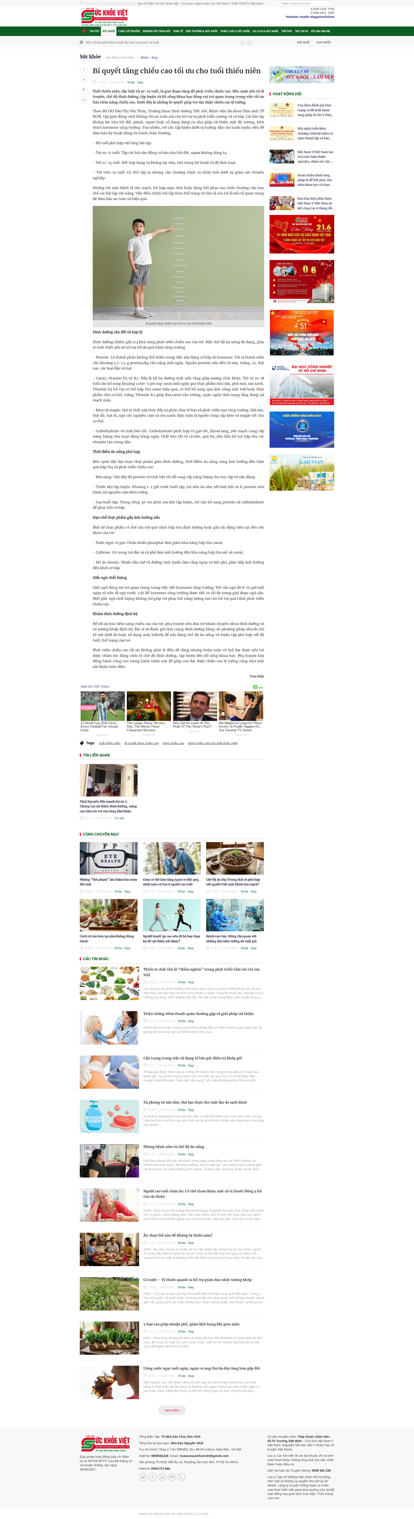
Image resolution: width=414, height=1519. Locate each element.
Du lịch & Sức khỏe (265, 31)
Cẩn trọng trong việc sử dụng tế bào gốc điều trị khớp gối (192, 1058)
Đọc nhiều (324, 42)
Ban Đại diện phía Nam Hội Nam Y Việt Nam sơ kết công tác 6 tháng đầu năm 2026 (316, 204)
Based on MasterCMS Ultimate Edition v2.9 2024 (174, 1514)
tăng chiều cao (173, 743)
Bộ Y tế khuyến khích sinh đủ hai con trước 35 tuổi (122, 42)
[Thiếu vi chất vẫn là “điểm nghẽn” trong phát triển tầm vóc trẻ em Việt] (109, 983)
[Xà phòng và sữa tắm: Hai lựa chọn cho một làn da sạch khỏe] (109, 1116)
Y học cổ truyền (129, 31)
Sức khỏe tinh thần (120, 58)
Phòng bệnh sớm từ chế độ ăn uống (173, 1147)
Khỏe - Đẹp (149, 58)
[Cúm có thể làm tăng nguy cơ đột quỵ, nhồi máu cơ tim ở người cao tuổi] (172, 858)
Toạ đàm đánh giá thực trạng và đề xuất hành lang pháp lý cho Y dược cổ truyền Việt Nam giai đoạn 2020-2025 (315, 110)
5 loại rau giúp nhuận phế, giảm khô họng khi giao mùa (191, 1324)
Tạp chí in (301, 31)
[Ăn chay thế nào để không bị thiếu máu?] (109, 1249)
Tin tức (94, 31)
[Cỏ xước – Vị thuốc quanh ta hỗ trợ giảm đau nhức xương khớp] (109, 1294)
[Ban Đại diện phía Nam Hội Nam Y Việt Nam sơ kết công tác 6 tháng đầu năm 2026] (282, 203)
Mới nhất (303, 42)
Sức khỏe (108, 31)
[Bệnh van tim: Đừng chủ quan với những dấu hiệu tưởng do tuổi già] (235, 915)
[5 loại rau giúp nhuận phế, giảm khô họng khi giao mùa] (109, 1338)
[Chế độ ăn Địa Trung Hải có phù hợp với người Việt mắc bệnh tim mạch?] (235, 858)
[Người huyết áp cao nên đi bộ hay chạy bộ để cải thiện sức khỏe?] (172, 915)
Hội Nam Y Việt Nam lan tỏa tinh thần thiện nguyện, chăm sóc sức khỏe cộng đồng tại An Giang (315, 157)
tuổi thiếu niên (110, 743)
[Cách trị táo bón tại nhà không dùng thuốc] (109, 915)
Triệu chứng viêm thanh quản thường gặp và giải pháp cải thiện (198, 1014)
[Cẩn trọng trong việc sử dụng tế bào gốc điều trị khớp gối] (109, 1072)
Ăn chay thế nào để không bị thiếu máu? (178, 1235)
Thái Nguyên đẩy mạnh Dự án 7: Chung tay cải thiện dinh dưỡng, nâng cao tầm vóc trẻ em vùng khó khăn (108, 806)
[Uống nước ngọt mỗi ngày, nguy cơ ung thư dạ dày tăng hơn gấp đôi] (109, 1382)
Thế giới (286, 31)
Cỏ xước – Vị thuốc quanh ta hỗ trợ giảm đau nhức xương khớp (197, 1280)
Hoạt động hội (287, 94)
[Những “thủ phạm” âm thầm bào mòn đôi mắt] (109, 858)
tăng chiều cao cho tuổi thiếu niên (213, 743)
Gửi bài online (320, 31)
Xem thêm (172, 1410)
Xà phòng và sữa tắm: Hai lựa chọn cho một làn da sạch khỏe (195, 1102)
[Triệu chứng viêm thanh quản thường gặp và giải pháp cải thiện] (109, 1028)
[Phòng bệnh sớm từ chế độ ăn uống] (109, 1161)
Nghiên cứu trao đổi (156, 31)
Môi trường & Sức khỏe (202, 31)
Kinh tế (178, 31)
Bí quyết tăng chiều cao (142, 743)
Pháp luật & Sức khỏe (235, 31)
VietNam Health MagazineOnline (310, 17)
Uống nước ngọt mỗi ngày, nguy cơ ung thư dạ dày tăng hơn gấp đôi (201, 1368)
